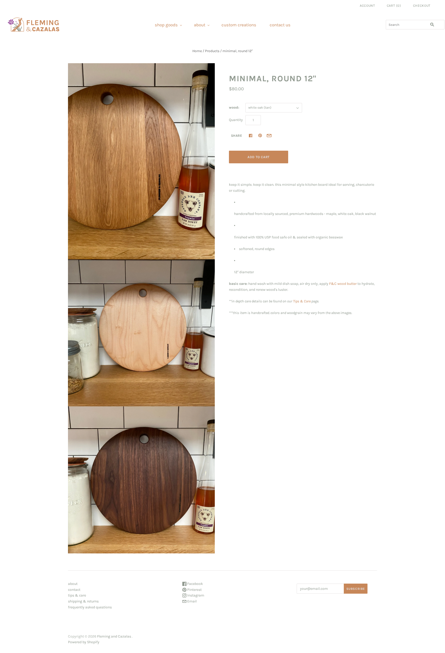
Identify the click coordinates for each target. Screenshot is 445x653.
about (199, 24)
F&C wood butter (343, 283)
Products (212, 51)
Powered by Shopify (83, 642)
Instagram (195, 595)
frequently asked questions (90, 607)
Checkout (422, 5)
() (394, 5)
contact (74, 589)
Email (191, 601)
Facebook (194, 584)
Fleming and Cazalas (114, 636)
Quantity (236, 120)
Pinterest (194, 589)
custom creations (238, 24)
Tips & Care (302, 301)
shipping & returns (83, 601)
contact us (280, 24)
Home (197, 51)
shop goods (166, 24)
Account (367, 5)
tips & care (77, 595)
